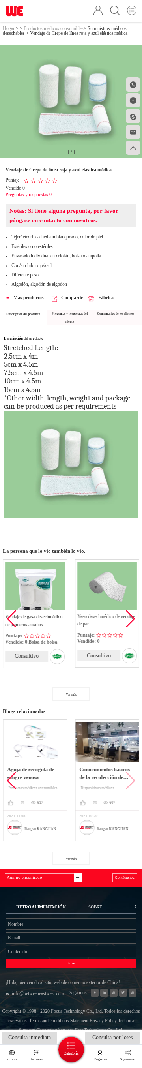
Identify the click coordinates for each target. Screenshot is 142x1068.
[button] (130, 618)
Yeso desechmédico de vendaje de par (106, 620)
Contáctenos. (125, 877)
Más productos (28, 297)
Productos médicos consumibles (54, 28)
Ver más (71, 694)
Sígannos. (128, 1059)
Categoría (71, 1053)
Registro (100, 1059)
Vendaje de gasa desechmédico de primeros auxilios (33, 620)
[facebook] (94, 993)
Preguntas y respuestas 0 (29, 194)
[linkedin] (104, 993)
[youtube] (132, 993)
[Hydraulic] (113, 993)
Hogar (9, 28)
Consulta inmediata (29, 1037)
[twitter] (123, 993)
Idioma (11, 1059)
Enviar (71, 963)
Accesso (36, 1059)
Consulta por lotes (112, 1037)
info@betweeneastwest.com (38, 993)
